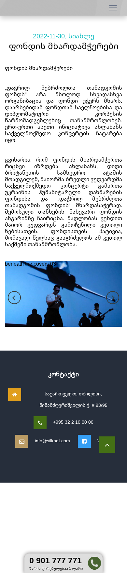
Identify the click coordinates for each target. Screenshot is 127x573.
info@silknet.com (52, 440)
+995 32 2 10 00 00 (73, 422)
